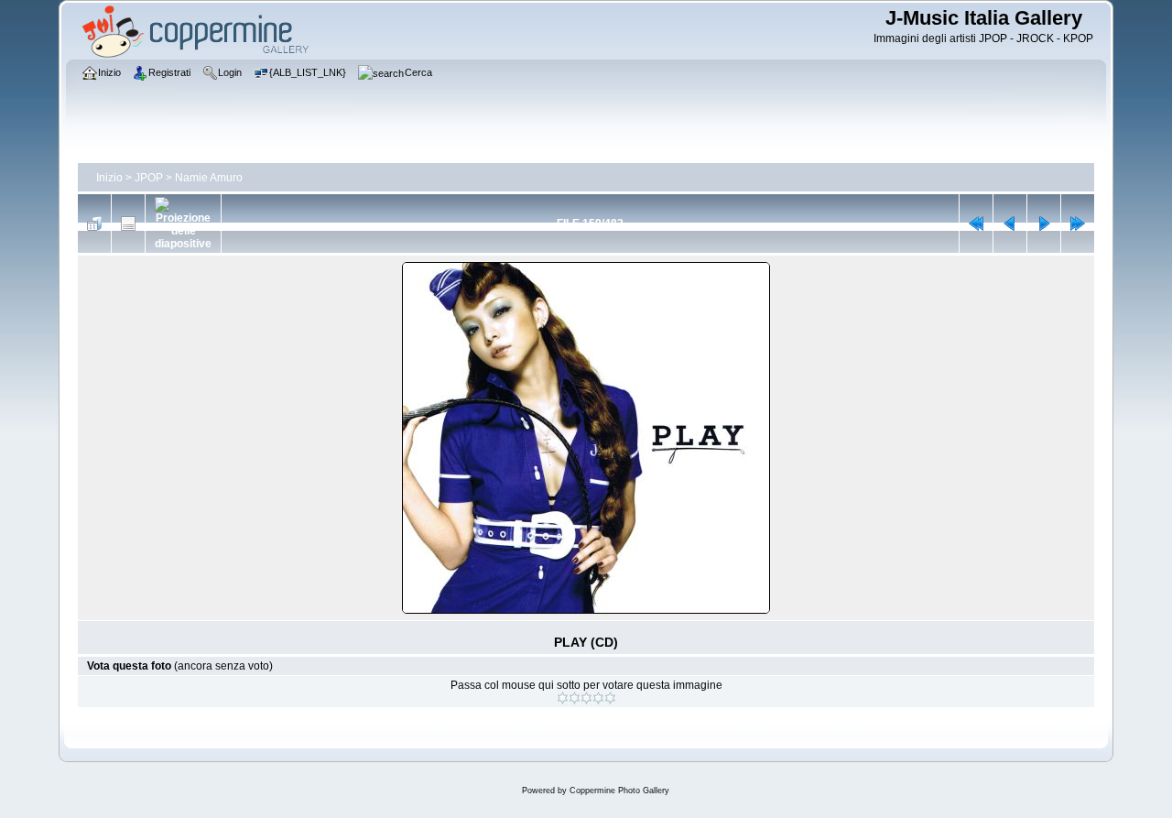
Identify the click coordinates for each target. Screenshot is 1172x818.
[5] (610, 698)
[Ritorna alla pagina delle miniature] (94, 223)
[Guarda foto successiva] (1043, 223)
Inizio (109, 177)
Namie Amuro (209, 177)
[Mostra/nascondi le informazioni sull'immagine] (128, 223)
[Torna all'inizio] (976, 223)
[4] (598, 698)
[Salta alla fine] (1077, 223)
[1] (563, 698)
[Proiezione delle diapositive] (183, 223)
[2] (575, 698)
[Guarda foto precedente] (1009, 223)
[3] (586, 698)
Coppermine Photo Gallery (619, 790)
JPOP (149, 177)
